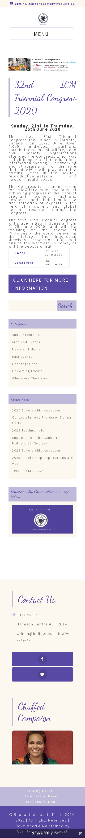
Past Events (22, 356)
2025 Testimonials (28, 430)
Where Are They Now (30, 378)
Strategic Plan (40, 791)
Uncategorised (25, 364)
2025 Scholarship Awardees (36, 450)
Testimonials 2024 (28, 470)
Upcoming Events (27, 371)
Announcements (26, 335)
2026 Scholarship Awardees (36, 410)
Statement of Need (40, 796)
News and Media (26, 349)
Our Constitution (40, 802)
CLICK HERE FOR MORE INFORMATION (40, 284)
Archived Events (26, 342)
